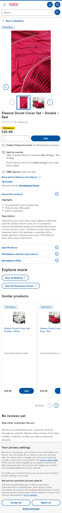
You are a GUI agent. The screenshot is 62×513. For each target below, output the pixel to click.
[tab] (23, 103)
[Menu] (4, 5)
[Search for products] (57, 12)
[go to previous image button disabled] (12, 102)
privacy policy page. (49, 459)
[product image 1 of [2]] (31, 62)
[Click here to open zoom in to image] (6, 87)
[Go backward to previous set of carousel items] (50, 405)
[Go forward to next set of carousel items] (56, 405)
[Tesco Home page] (13, 4)
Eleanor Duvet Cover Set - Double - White (17, 330)
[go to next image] (50, 102)
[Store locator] (57, 5)
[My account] (50, 5)
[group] (19, 351)
